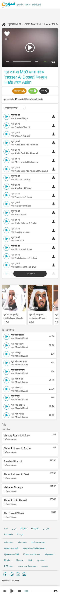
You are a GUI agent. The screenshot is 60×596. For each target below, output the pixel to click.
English (23, 528)
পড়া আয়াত (40, 560)
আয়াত (27, 4)
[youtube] (24, 574)
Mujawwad (49, 554)
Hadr (30, 560)
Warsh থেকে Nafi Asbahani (34, 548)
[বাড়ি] (4, 24)
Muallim (7, 560)
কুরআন (20, 4)
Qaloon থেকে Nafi (11, 554)
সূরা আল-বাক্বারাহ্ (11, 314)
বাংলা (6, 528)
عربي (14, 528)
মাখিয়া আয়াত (8, 542)
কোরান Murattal (32, 24)
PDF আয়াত (8, 566)
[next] (53, 305)
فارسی (46, 528)
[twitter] (12, 574)
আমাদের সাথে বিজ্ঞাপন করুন (27, 566)
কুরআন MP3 (14, 24)
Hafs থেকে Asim (38, 542)
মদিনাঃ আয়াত (22, 542)
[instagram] (18, 574)
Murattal (19, 560)
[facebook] (5, 574)
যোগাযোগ (36, 4)
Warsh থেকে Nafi (11, 548)
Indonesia (8, 534)
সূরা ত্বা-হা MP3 (11, 99)
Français (35, 528)
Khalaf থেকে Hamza (31, 554)
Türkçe (20, 534)
